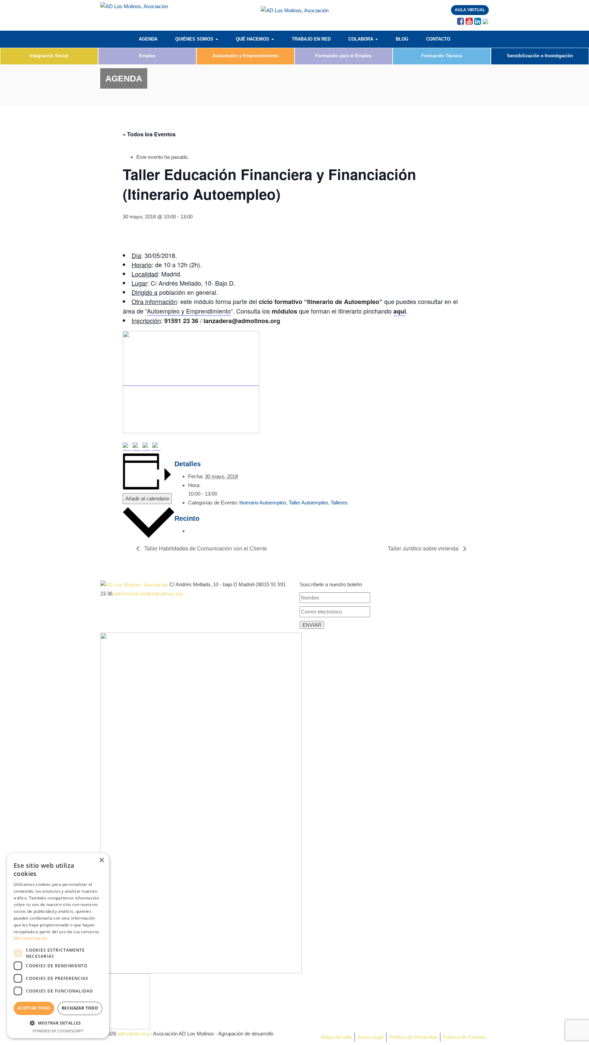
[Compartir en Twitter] (137, 446)
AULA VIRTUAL (470, 9)
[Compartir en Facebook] (127, 446)
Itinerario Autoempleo (262, 502)
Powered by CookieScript (58, 1030)
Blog (402, 39)
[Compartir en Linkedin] (146, 446)
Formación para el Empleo (343, 55)
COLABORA (361, 39)
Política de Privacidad (413, 1037)
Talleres (339, 502)
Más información (30, 938)
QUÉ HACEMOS (253, 39)
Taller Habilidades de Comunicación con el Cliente (205, 548)
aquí (399, 311)
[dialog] (58, 945)
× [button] (101, 860)
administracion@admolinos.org (148, 593)
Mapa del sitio (336, 1037)
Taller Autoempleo (308, 502)
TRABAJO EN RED (311, 39)
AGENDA (148, 39)
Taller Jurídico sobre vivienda (424, 548)
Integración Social (49, 55)
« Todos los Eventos (149, 134)
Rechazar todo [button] (80, 1008)
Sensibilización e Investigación (540, 55)
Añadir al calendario (147, 498)
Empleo (147, 55)
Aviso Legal (370, 1037)
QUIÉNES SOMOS (195, 39)
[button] (58, 1023)
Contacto (438, 39)
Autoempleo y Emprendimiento (245, 55)
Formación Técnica (441, 55)
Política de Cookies (464, 1037)
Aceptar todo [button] (34, 1008)
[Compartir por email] (156, 446)
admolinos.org (133, 1033)
